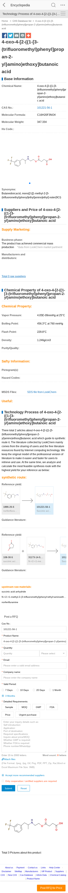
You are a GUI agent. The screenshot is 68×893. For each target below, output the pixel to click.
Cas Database (26, 875)
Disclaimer (6, 871)
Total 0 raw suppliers (14, 276)
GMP (38, 707)
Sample (9, 707)
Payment (20, 867)
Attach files (9, 759)
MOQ (24, 707)
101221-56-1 (43, 507)
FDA (52, 707)
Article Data (41, 875)
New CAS (12, 875)
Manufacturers (31, 871)
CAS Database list (22, 21)
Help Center (54, 867)
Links (43, 867)
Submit (8, 788)
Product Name (33, 879)
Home (5, 21)
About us (9, 867)
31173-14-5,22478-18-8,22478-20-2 (36, 557)
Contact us (32, 867)
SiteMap (18, 871)
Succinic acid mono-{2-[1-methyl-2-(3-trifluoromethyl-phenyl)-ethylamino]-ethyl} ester (44, 511)
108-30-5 (8, 557)
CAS (3, 875)
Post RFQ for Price (51, 888)
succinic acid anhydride (10, 561)
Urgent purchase (27, 714)
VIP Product (46, 871)
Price (7, 714)
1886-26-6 (8, 507)
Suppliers (59, 871)
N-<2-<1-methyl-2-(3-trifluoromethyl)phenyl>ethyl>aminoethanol (36, 561)
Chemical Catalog (58, 875)
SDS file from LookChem (41, 392)
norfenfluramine (10, 511)
